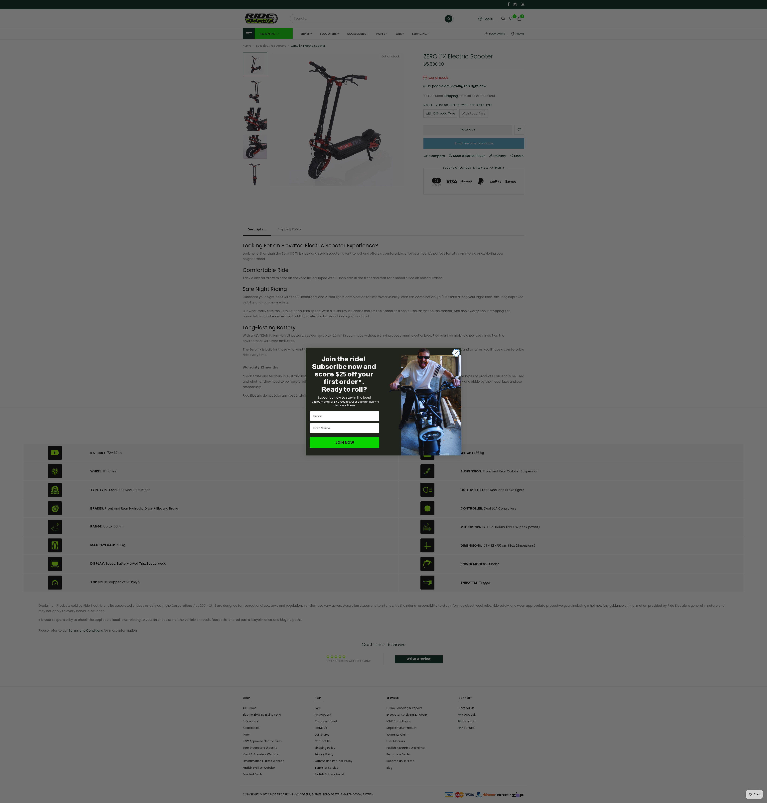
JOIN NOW (344, 442)
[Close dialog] (456, 352)
